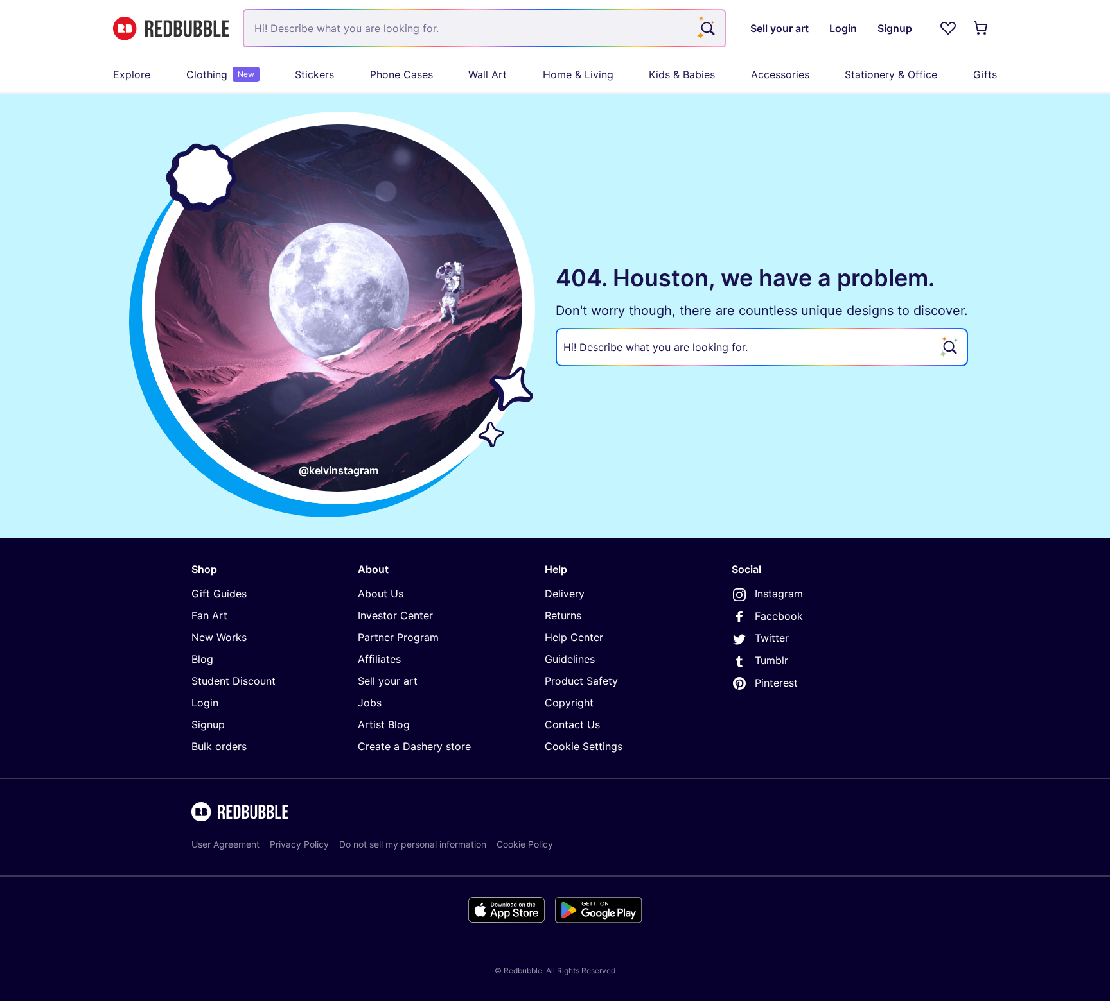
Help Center (574, 637)
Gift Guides (219, 593)
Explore (131, 74)
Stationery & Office (891, 74)
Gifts (985, 74)
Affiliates (379, 659)
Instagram (779, 593)
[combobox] (484, 28)
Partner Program (398, 637)
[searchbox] (762, 347)
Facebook (779, 616)
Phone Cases (401, 74)
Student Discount (233, 680)
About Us (380, 593)
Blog (202, 659)
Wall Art (487, 74)
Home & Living (578, 74)
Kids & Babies (682, 74)
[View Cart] (981, 28)
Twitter (772, 637)
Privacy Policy (299, 844)
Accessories (780, 74)
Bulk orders (219, 746)
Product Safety (581, 680)
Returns (563, 615)
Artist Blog (384, 724)
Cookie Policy (525, 844)
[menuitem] (131, 74)
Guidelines (570, 659)
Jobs (370, 702)
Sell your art (388, 680)
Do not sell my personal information (412, 844)
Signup (208, 724)
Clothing (220, 74)
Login (204, 702)
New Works (219, 637)
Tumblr (771, 660)
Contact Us (572, 724)
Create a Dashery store (414, 746)
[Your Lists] (948, 28)
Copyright (569, 702)
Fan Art (209, 615)
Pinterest (776, 682)
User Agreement (225, 844)
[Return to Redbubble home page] (171, 28)
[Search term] (706, 28)
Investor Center (395, 615)
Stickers (314, 74)
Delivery (565, 593)
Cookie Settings (583, 746)
